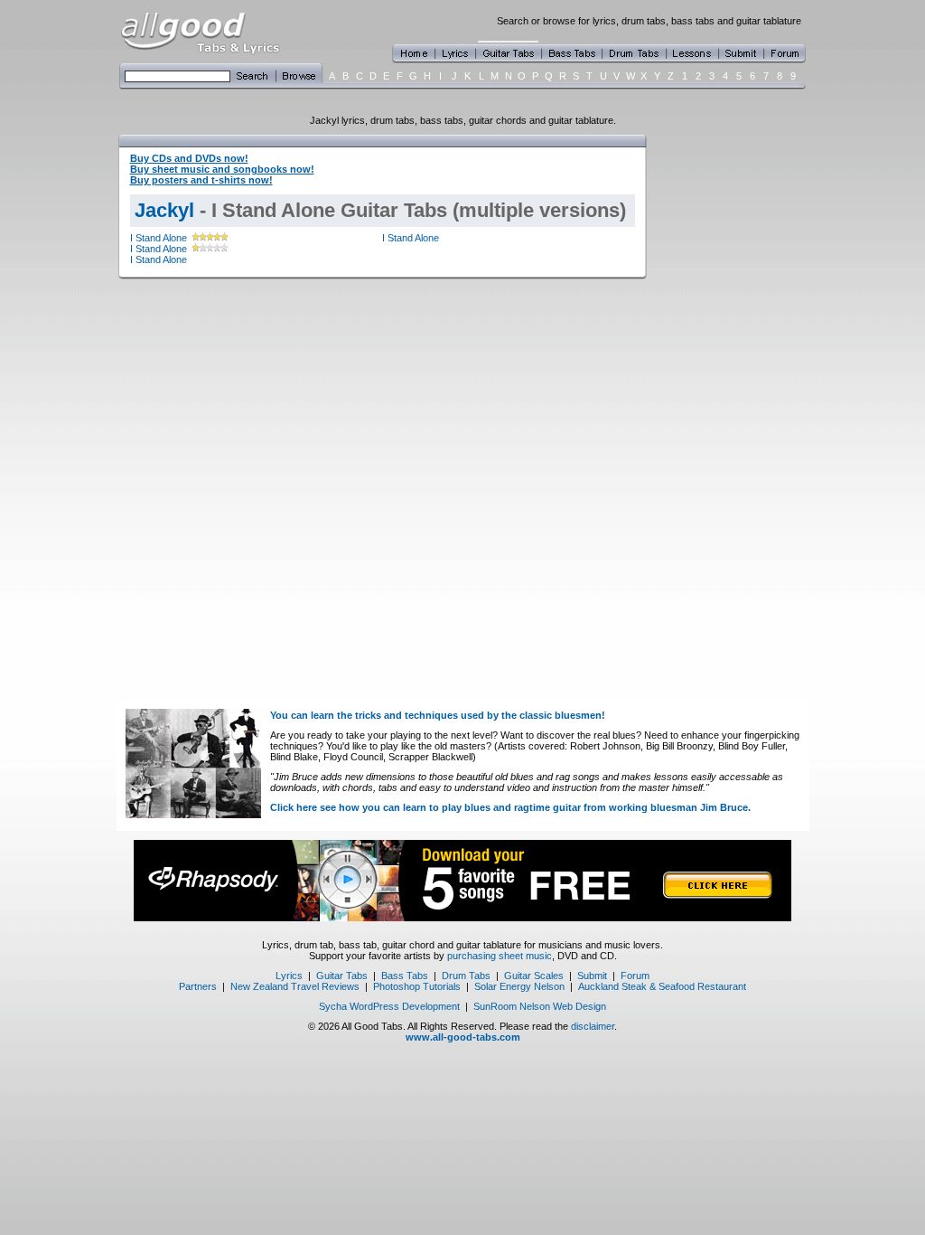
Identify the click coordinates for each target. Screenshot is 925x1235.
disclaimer (592, 1026)
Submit (592, 975)
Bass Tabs (404, 975)
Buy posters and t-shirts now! (201, 179)
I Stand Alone (158, 237)
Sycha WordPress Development (389, 1006)
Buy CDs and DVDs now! (189, 158)
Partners (198, 986)
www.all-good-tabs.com (463, 1037)
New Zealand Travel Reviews (295, 986)
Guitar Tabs (342, 975)
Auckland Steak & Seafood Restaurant (662, 986)
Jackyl (164, 210)
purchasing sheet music (499, 955)
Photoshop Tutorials (417, 986)
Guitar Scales (534, 975)
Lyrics (289, 975)
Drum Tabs (466, 975)
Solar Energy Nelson (519, 986)
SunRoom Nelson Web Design (539, 1006)
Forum (635, 975)
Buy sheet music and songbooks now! (222, 169)
